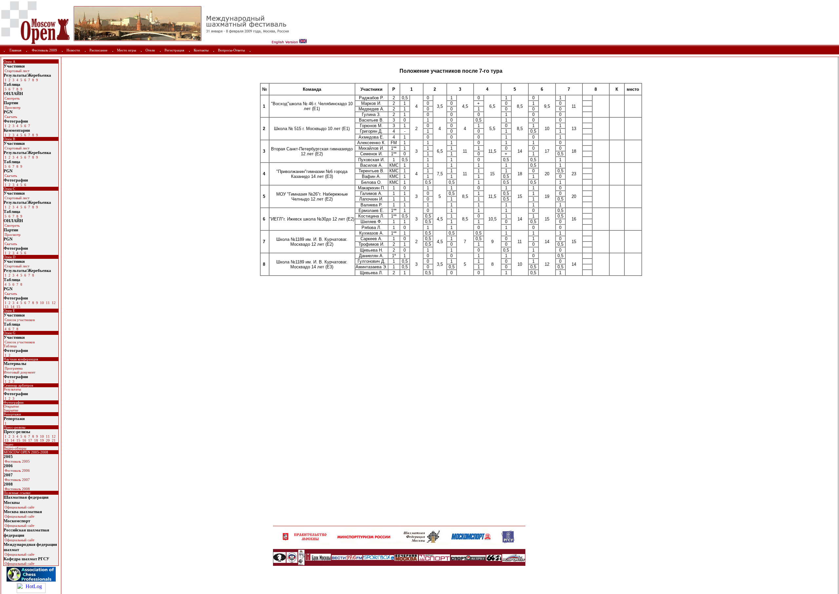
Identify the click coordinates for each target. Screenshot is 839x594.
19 (41, 440)
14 (12, 307)
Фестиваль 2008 (17, 489)
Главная (15, 50)
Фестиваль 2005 (17, 461)
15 (17, 307)
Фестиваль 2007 (17, 480)
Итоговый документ (19, 372)
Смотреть (12, 98)
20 (47, 440)
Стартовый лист (16, 71)
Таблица (10, 346)
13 (6, 307)
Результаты (12, 389)
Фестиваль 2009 (44, 50)
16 (23, 440)
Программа (13, 368)
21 (53, 440)
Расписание (98, 50)
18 (35, 440)
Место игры (126, 50)
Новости (73, 50)
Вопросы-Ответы (231, 50)
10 (41, 303)
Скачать (10, 117)
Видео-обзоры (15, 448)
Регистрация (174, 50)
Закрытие (11, 410)
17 (29, 440)
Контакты (201, 50)
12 (53, 303)
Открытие (11, 406)
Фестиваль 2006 (17, 470)
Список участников (19, 320)
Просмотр (12, 107)
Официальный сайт (19, 507)
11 (47, 303)
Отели (150, 50)
